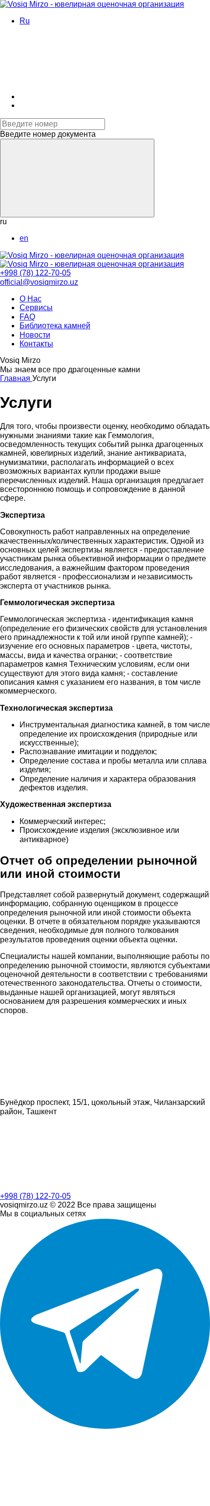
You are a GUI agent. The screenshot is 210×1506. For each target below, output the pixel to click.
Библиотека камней (55, 325)
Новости (35, 335)
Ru (25, 21)
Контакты (36, 343)
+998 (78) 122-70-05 (35, 273)
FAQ (27, 317)
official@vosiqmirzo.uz (39, 282)
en (24, 238)
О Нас (31, 299)
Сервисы (36, 307)
